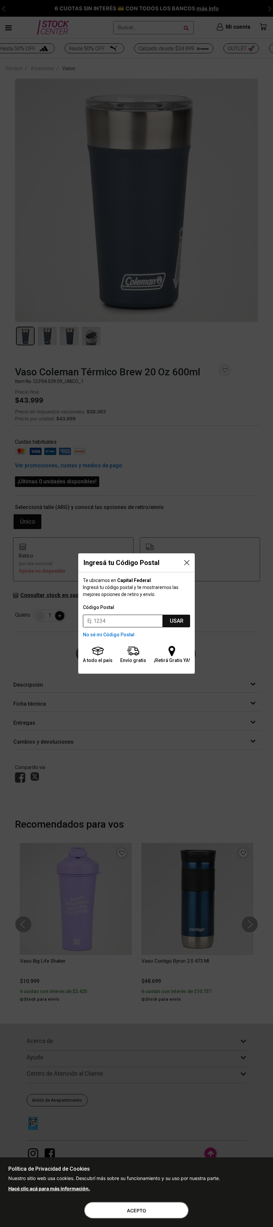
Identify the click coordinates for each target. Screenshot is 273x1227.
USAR (176, 621)
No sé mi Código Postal (109, 634)
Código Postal (98, 607)
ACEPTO (136, 1210)
